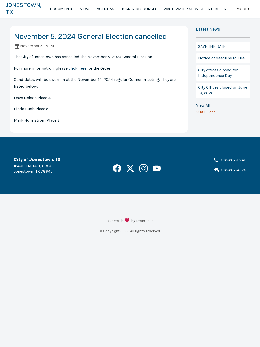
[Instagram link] (143, 171)
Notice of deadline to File (221, 58)
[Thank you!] (127, 221)
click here (77, 68)
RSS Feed (208, 112)
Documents (61, 8)
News (85, 8)
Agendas (105, 8)
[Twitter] (130, 171)
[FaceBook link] (117, 171)
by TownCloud (142, 221)
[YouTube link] (157, 171)
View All (203, 105)
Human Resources (138, 8)
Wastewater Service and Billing (196, 8)
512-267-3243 (233, 159)
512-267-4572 (233, 170)
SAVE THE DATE (211, 46)
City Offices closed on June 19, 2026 (222, 90)
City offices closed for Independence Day (218, 73)
